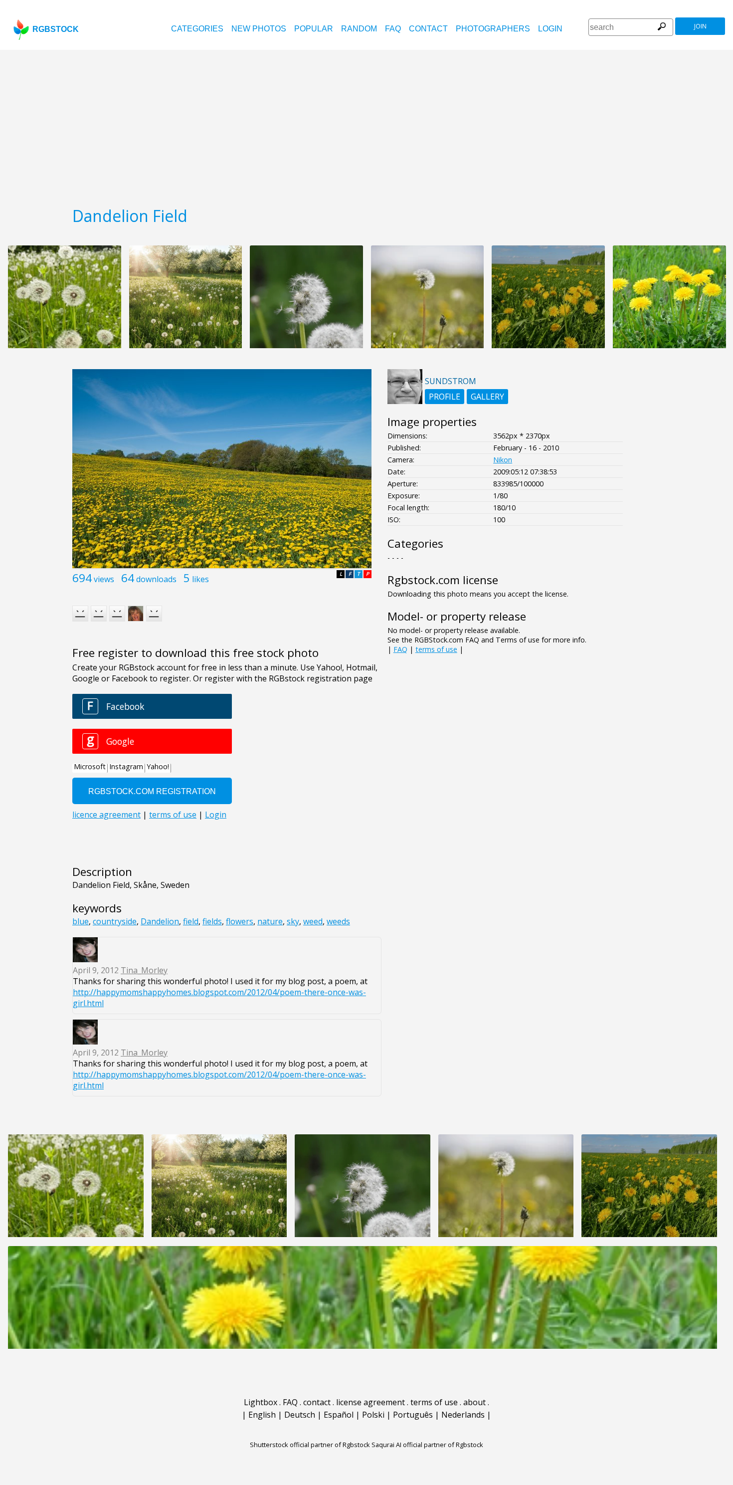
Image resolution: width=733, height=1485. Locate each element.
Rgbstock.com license (442, 580)
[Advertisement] (366, 125)
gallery (487, 396)
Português (413, 1414)
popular (313, 28)
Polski (373, 1414)
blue (80, 921)
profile (444, 396)
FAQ (393, 28)
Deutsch (299, 1414)
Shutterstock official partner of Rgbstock (310, 1444)
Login (550, 28)
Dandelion (160, 921)
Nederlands (463, 1414)
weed (313, 921)
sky (293, 921)
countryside (115, 921)
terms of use (436, 649)
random (359, 28)
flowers (239, 921)
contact (428, 28)
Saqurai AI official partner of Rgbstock (427, 1444)
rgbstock (55, 29)
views (104, 579)
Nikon (502, 459)
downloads (156, 579)
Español (339, 1414)
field (190, 921)
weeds (338, 921)
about (474, 1402)
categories (197, 28)
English (262, 1414)
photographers (493, 28)
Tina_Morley (144, 970)
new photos (258, 28)
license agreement (370, 1402)
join (700, 26)
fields (212, 921)
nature (270, 921)
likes (200, 579)
